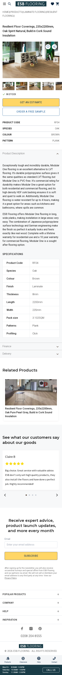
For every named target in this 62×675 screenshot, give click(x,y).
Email (7, 539)
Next (55, 59)
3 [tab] (32, 495)
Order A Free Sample (31, 111)
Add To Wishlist (48, 46)
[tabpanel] (31, 470)
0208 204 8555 (31, 636)
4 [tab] (35, 495)
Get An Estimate (31, 102)
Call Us (51, 670)
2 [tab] (29, 495)
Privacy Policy (11, 578)
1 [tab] (26, 495)
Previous (6, 59)
